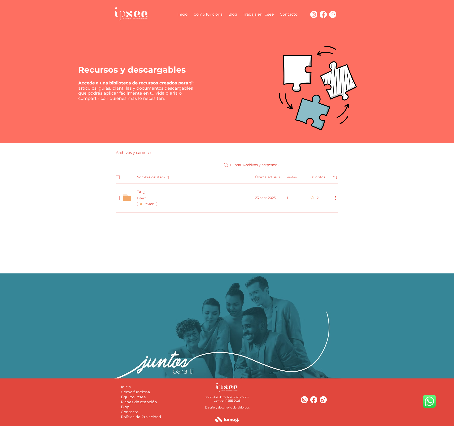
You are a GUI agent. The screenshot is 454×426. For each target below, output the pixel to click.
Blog (125, 407)
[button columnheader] (335, 177)
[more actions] (335, 198)
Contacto (130, 412)
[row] (227, 176)
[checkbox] (118, 177)
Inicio (126, 387)
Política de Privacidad (141, 417)
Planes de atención (139, 402)
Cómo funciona (135, 392)
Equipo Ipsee (133, 397)
